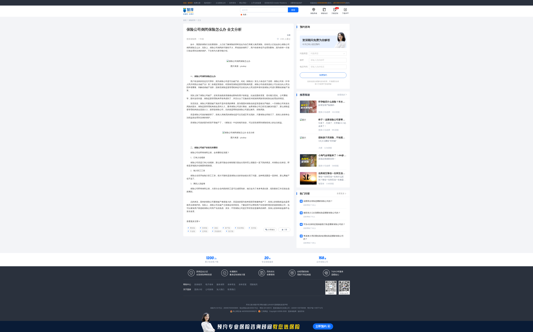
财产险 (227, 228)
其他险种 (217, 231)
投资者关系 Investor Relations (276, 3)
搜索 (293, 9)
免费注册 (197, 3)
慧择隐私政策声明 (281, 304)
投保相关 (198, 284)
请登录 (190, 3)
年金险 (192, 231)
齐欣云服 (249, 304)
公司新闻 (209, 289)
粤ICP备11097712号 (315, 308)
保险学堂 (256, 304)
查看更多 (341, 95)
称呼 (302, 60)
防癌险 (204, 228)
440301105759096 (298, 308)
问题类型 (304, 53)
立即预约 (321, 326)
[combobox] (327, 53)
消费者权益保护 (296, 3)
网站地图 (263, 304)
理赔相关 (254, 284)
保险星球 (192, 20)
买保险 (259, 44)
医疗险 (230, 231)
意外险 (253, 228)
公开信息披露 (256, 3)
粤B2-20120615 (266, 308)
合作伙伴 (270, 304)
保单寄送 (231, 284)
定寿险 (204, 231)
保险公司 (286, 44)
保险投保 (266, 123)
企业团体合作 (221, 3)
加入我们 (220, 289)
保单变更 (243, 284)
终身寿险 (240, 228)
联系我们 (231, 289)
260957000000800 (231, 308)
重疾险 (192, 228)
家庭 (216, 228)
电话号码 (304, 67)
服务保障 (220, 284)
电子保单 (209, 284)
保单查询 (232, 3)
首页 (185, 20)
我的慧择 (208, 3)
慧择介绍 (198, 289)
